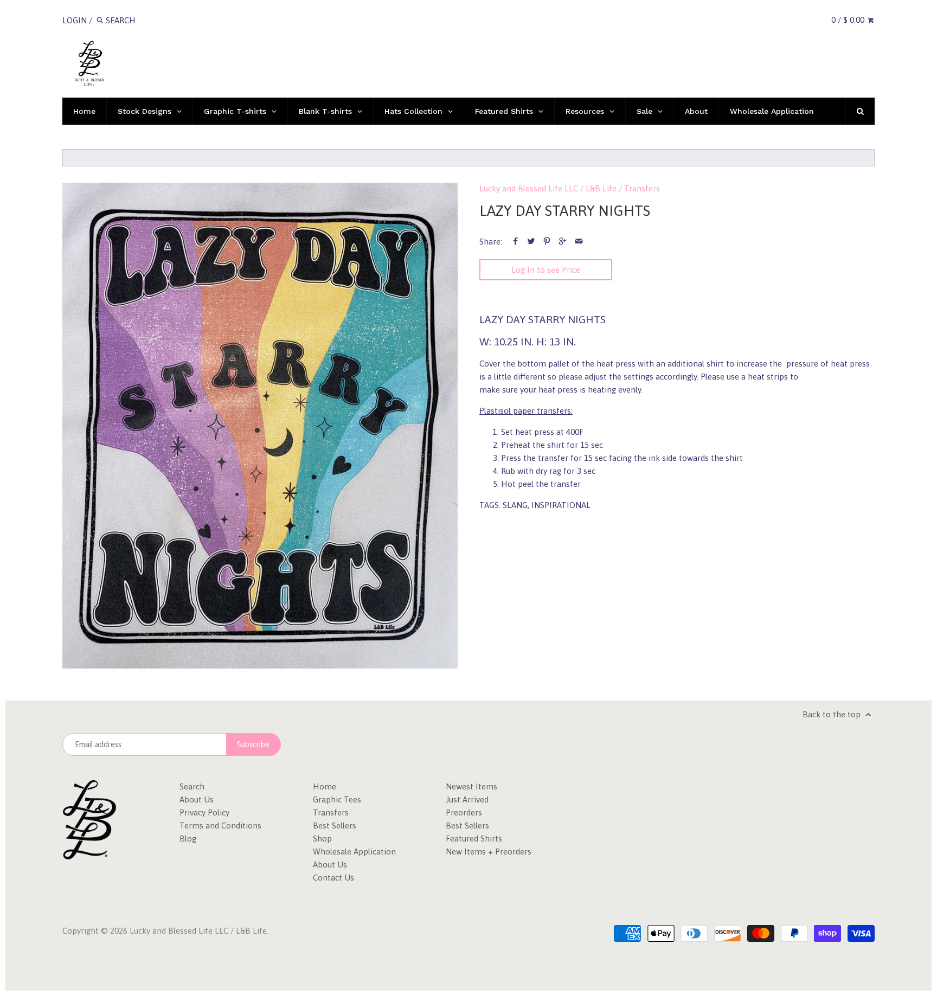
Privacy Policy (204, 812)
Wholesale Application (354, 851)
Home (324, 786)
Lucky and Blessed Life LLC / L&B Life (548, 188)
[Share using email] (579, 241)
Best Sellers (334, 825)
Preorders (464, 812)
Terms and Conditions (220, 825)
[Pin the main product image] (547, 241)
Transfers (642, 188)
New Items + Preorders (488, 851)
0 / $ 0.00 (849, 19)
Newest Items (471, 786)
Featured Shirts (474, 838)
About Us (196, 799)
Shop (322, 838)
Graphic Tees (337, 799)
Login (74, 20)
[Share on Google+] (562, 241)
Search (191, 786)
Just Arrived (467, 799)
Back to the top (833, 714)
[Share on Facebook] (515, 241)
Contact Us (333, 877)
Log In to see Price (545, 269)
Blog (187, 838)
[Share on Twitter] (531, 241)
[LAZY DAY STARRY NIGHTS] (260, 426)
